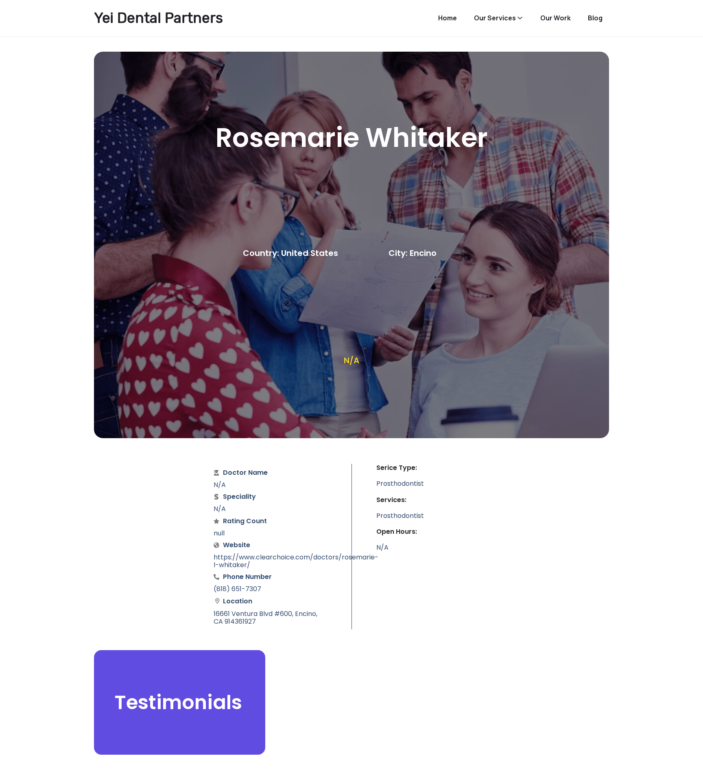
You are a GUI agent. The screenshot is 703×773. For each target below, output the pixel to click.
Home (447, 18)
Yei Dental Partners (158, 17)
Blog (595, 18)
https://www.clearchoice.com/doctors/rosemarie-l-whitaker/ (296, 561)
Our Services (495, 18)
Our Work (555, 18)
